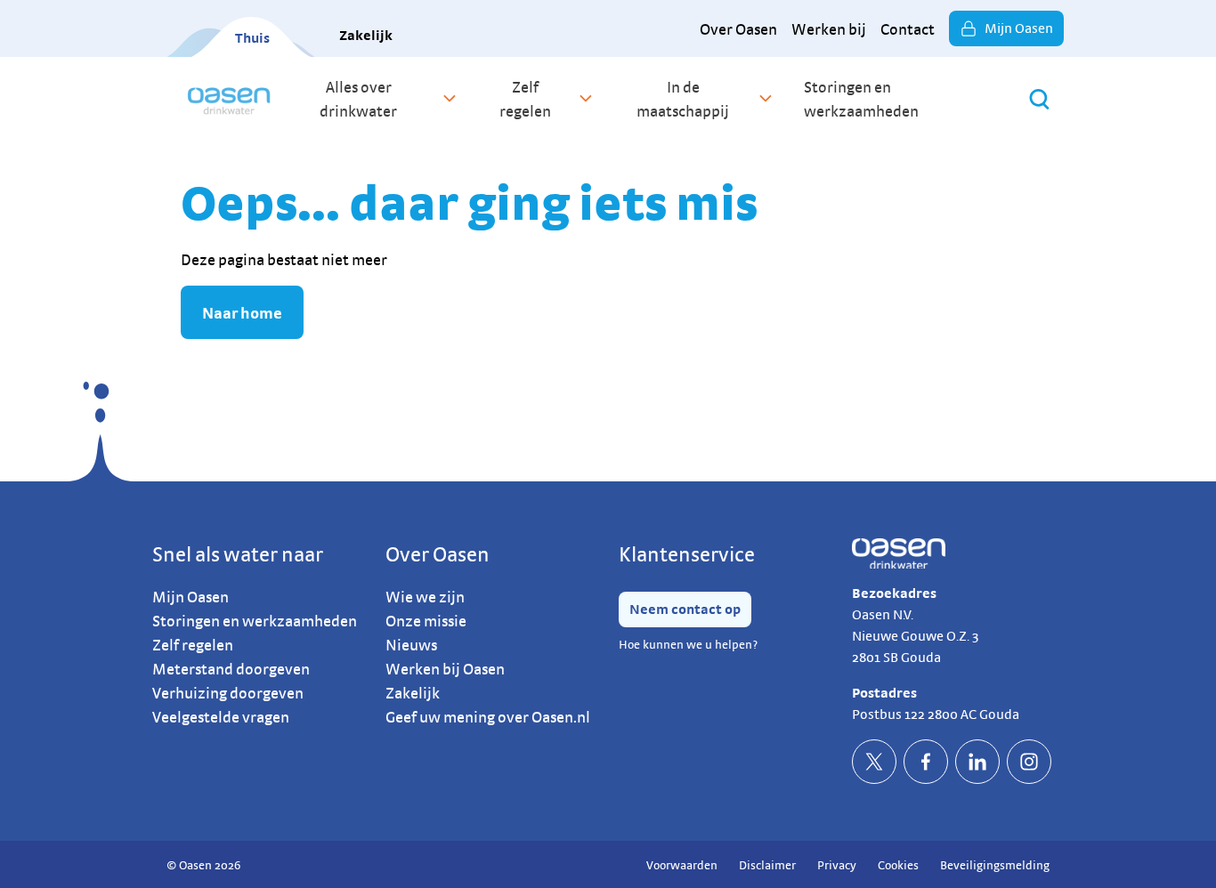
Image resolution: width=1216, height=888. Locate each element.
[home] (229, 98)
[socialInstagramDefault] (1029, 761)
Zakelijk (366, 35)
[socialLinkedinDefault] (977, 761)
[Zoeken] (1039, 99)
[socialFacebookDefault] (926, 761)
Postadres (884, 692)
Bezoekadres (894, 593)
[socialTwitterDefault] (874, 761)
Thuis (252, 37)
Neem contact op (685, 609)
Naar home (242, 312)
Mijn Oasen (1019, 28)
